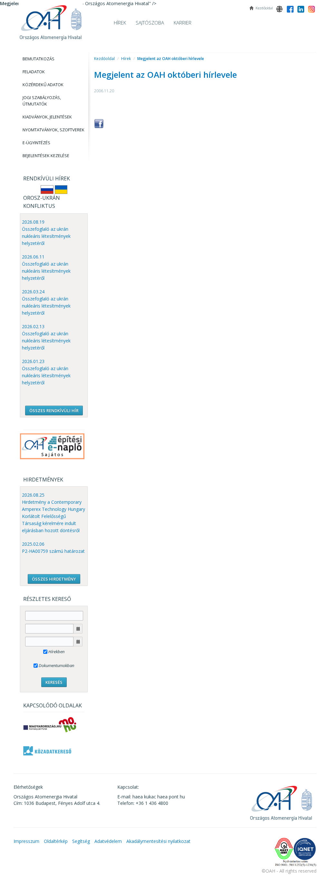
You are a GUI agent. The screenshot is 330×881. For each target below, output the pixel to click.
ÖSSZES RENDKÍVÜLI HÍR (54, 410)
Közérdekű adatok (43, 84)
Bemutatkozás (38, 59)
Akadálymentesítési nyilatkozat (158, 841)
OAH (50, 20)
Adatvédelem (108, 841)
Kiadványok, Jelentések (47, 117)
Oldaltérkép (56, 841)
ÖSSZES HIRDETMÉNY (54, 579)
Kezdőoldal (104, 58)
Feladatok (34, 72)
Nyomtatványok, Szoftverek (53, 130)
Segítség (81, 841)
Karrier (182, 22)
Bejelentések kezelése (46, 155)
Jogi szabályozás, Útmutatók (42, 101)
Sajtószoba (150, 22)
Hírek (120, 22)
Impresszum (26, 841)
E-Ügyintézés (36, 143)
